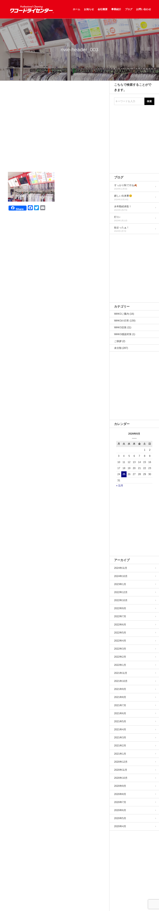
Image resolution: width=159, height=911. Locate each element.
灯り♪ (117, 217)
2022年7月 (120, 616)
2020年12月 (120, 761)
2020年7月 (120, 802)
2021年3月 (120, 737)
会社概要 (103, 9)
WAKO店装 (120, 327)
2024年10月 (120, 576)
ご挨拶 (118, 341)
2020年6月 (120, 810)
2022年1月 (120, 665)
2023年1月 (120, 584)
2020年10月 (120, 778)
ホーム (76, 9)
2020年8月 (120, 794)
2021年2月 (120, 745)
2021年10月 (120, 681)
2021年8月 (120, 697)
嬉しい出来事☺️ (123, 195)
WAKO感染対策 (123, 334)
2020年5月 (120, 818)
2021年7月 (120, 705)
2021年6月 (120, 713)
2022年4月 (120, 640)
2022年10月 (120, 600)
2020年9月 (120, 786)
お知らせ (89, 9)
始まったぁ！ (121, 227)
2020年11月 (120, 770)
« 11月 (119, 485)
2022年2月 (120, 656)
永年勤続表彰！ (123, 206)
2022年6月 (120, 624)
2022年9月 (120, 608)
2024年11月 (120, 568)
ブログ (128, 9)
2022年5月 (120, 632)
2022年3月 (120, 648)
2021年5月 (120, 721)
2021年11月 (120, 673)
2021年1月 (120, 753)
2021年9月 (120, 689)
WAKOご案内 (121, 313)
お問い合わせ (143, 9)
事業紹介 (116, 9)
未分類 (118, 348)
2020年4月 (120, 826)
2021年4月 (120, 729)
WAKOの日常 (121, 320)
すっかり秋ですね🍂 (125, 185)
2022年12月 (120, 592)
